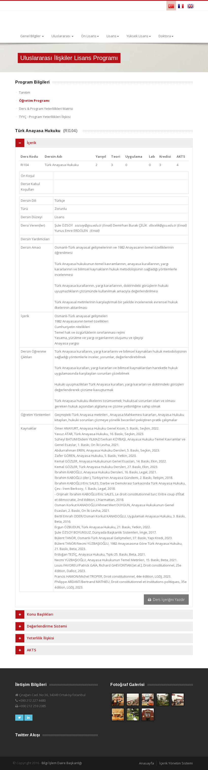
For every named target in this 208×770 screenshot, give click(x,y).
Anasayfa (146, 763)
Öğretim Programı (34, 100)
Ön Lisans (88, 36)
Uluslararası (61, 36)
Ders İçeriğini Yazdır (168, 599)
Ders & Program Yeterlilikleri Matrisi (46, 108)
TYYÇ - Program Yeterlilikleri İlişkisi (45, 116)
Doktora (165, 36)
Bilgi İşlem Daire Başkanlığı (62, 763)
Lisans (111, 36)
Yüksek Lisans (137, 36)
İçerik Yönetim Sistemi (176, 763)
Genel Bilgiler (30, 36)
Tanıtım (24, 92)
